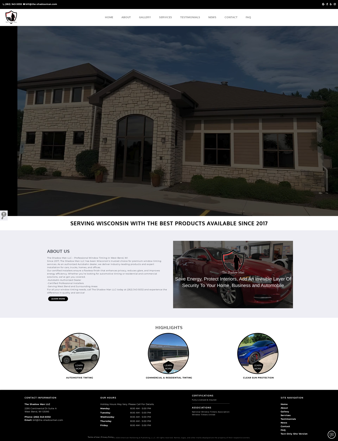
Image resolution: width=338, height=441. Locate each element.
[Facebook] (327, 4)
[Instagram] (335, 4)
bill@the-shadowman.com (41, 4)
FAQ (248, 17)
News (212, 17)
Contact (231, 17)
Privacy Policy (107, 437)
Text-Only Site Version (294, 434)
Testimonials (190, 17)
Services (165, 17)
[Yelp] (331, 4)
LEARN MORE (58, 299)
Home (109, 17)
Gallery (145, 17)
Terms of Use (93, 437)
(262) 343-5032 (13, 4)
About (126, 17)
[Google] (323, 4)
